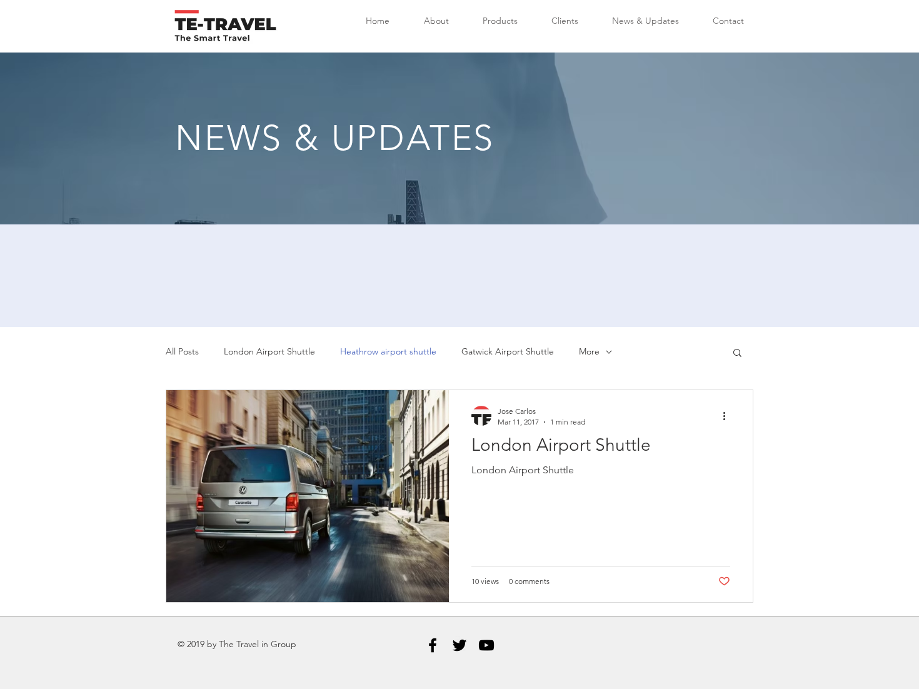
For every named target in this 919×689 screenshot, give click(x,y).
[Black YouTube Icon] (486, 645)
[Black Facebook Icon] (432, 645)
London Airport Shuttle (269, 351)
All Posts (182, 351)
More (589, 351)
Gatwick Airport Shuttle (507, 351)
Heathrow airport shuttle (388, 351)
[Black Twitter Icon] (459, 645)
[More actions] (728, 415)
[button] (737, 353)
